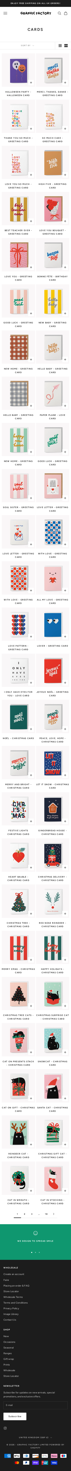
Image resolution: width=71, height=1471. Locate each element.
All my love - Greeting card (52, 601)
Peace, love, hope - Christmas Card (52, 740)
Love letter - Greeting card (52, 509)
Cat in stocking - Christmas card (52, 1202)
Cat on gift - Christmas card (18, 1109)
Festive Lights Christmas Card (18, 832)
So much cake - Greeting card (52, 140)
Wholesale (9, 1370)
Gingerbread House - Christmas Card (52, 832)
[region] (35, 1238)
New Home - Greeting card (18, 370)
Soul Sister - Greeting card (18, 509)
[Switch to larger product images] (60, 45)
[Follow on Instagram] (5, 1428)
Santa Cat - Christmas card (52, 1109)
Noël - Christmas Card (18, 738)
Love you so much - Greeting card (18, 186)
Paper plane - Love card (52, 417)
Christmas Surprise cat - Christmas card (52, 1017)
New (6, 1336)
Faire (6, 1280)
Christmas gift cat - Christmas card (52, 1155)
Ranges (7, 1353)
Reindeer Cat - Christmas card (18, 1155)
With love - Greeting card (52, 555)
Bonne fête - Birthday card (52, 278)
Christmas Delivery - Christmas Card (52, 879)
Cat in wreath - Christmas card (18, 1202)
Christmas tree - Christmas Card (18, 925)
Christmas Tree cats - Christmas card (18, 1017)
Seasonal (8, 1347)
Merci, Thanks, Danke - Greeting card (52, 94)
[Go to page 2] (53, 1214)
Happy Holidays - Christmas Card (52, 971)
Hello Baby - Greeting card (53, 370)
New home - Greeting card (18, 463)
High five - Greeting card (53, 186)
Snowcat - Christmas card (52, 1063)
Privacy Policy (11, 1308)
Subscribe (14, 1416)
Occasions (9, 1342)
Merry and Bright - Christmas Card (18, 786)
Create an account (13, 1274)
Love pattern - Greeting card (18, 648)
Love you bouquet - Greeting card (52, 232)
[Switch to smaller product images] (66, 45)
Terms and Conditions (15, 1302)
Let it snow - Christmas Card (52, 786)
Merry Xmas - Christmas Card (18, 971)
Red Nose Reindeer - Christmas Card (52, 925)
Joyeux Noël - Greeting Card (53, 694)
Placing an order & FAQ (16, 1285)
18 (46, 1214)
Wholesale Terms (13, 1297)
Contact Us (9, 1319)
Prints (6, 1364)
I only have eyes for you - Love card (18, 694)
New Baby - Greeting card (53, 324)
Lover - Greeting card (52, 646)
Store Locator (11, 1291)
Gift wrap (8, 1359)
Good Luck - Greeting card (18, 324)
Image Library (11, 1314)
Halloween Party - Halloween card (18, 94)
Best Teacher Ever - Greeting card (18, 232)
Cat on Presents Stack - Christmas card (18, 1063)
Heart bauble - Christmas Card (18, 879)
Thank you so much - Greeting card (18, 140)
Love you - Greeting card (18, 278)
